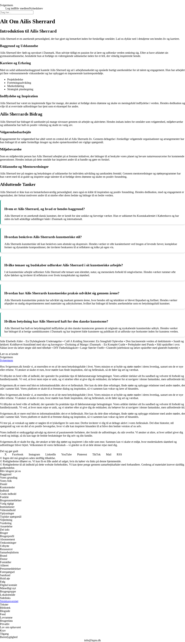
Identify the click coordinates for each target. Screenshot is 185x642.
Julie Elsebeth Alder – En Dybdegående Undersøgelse (31, 341)
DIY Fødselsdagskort (65, 347)
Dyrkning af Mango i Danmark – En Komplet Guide (95, 344)
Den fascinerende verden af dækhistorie (148, 341)
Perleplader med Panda (141, 344)
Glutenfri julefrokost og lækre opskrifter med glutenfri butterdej (142, 347)
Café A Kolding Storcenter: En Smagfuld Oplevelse (93, 341)
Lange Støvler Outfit (92, 347)
